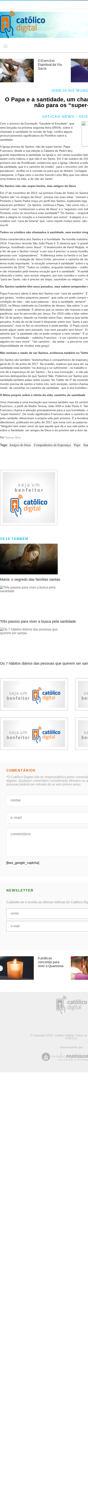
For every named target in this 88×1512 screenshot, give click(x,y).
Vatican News (13, 437)
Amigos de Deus (20, 445)
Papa (77, 445)
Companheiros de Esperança (52, 445)
